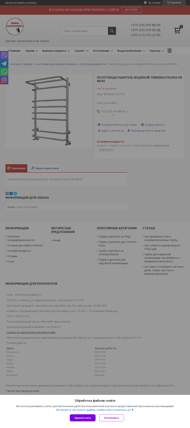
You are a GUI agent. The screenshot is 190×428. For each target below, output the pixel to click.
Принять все (83, 417)
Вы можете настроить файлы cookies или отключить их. (93, 409)
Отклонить (111, 417)
